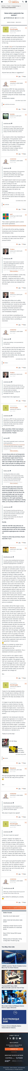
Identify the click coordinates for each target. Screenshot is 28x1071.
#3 (25, 114)
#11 (25, 548)
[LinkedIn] (13, 1038)
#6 (25, 249)
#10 (25, 406)
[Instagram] (17, 1038)
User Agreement (21, 1067)
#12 (25, 683)
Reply (24, 76)
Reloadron (13, 547)
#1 (25, 28)
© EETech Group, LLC (10, 1069)
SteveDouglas (9, 18)
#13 (25, 768)
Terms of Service (13, 1067)
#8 (25, 330)
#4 (25, 159)
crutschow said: (7, 123)
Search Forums (11, 22)
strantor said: (6, 168)
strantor (12, 114)
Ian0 (11, 214)
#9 (25, 373)
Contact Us (14, 1049)
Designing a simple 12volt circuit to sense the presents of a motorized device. (12, 927)
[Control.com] (9, 1058)
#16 (25, 879)
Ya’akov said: (6, 339)
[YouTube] (20, 1038)
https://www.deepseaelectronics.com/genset (14, 444)
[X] (10, 1038)
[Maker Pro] (7, 1061)
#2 (25, 82)
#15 (25, 822)
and (10, 104)
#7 (25, 293)
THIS (10, 46)
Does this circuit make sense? (11, 916)
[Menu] (2, 1)
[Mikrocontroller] (17, 1060)
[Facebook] (7, 1038)
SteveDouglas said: (7, 556)
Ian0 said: (5, 438)
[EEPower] (19, 1058)
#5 (25, 214)
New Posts (18, 22)
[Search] (23, 1)
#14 (25, 794)
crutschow (13, 81)
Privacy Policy (6, 1067)
